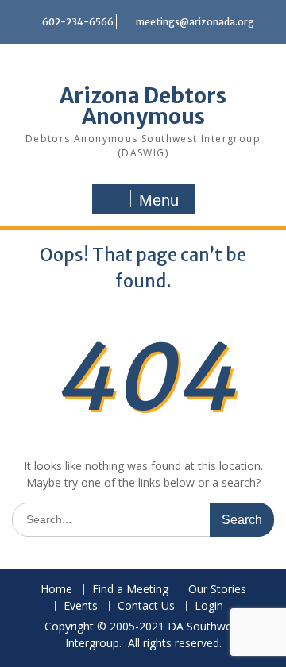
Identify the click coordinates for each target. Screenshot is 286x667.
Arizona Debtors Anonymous (143, 106)
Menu (159, 200)
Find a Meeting (130, 589)
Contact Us (146, 606)
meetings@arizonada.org (195, 22)
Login (209, 606)
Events (81, 606)
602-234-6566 (78, 22)
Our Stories (217, 589)
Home (56, 589)
